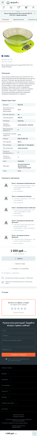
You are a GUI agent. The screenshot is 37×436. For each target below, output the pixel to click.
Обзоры (4, 397)
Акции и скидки (7, 368)
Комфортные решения (18, 425)
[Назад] (2, 13)
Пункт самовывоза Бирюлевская (23, 183)
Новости (5, 391)
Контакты (5, 409)
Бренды (4, 373)
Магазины (5, 379)
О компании (6, 385)
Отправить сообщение (18, 355)
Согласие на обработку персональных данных (14, 423)
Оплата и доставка (8, 403)
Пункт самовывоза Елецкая (21, 196)
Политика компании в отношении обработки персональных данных (18, 420)
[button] (3, 7)
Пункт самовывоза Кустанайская (23, 208)
